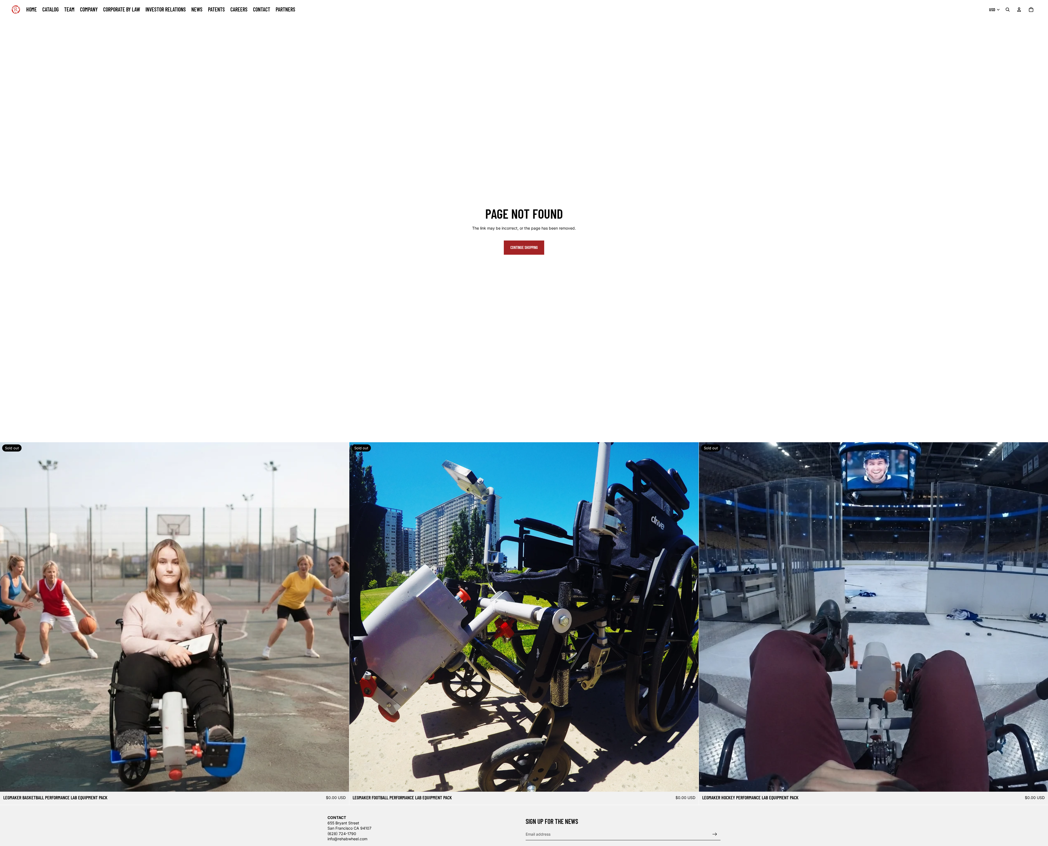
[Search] (1008, 10)
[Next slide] (341, 617)
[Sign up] (714, 834)
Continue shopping (524, 247)
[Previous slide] (8, 617)
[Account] (1019, 10)
